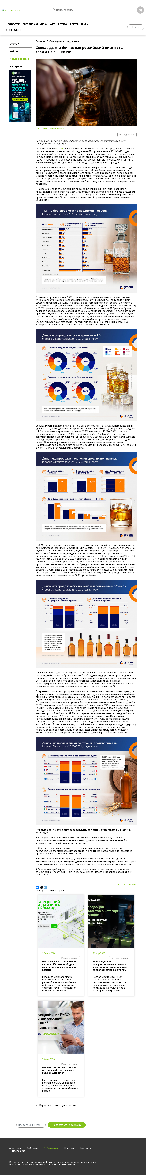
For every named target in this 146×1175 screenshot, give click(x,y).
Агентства (58, 24)
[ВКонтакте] (37, 887)
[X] (41, 887)
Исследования (69, 958)
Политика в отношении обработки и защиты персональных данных (42, 1164)
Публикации (33, 24)
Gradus (60, 148)
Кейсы (13, 51)
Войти (135, 27)
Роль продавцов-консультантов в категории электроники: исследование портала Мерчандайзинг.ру (110, 965)
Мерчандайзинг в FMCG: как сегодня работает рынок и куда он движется (59, 1070)
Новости (12, 24)
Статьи (14, 43)
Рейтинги (77, 24)
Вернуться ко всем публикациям (57, 1105)
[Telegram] (45, 887)
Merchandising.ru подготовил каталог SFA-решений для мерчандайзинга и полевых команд (59, 965)
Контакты (13, 30)
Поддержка (18, 1150)
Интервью (16, 66)
